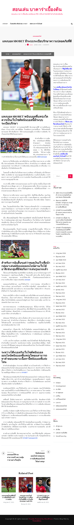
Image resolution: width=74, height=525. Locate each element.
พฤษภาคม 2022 (61, 306)
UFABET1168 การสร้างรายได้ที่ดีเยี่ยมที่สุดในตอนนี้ (43, 497)
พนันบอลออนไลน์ (61, 406)
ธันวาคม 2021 (60, 323)
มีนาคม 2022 (60, 313)
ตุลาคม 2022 (60, 290)
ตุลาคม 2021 (60, 329)
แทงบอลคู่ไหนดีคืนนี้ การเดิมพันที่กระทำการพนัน (9, 497)
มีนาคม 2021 (60, 352)
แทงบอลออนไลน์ (37, 36)
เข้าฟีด (58, 429)
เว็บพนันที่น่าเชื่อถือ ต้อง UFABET (18, 24)
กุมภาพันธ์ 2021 (61, 356)
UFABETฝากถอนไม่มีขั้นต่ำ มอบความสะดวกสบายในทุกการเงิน (64, 212)
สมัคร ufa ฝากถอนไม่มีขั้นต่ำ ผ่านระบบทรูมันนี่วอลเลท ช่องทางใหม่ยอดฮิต (64, 195)
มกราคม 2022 (60, 319)
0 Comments (46, 44)
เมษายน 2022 (60, 309)
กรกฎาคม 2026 (61, 253)
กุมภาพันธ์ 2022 (61, 316)
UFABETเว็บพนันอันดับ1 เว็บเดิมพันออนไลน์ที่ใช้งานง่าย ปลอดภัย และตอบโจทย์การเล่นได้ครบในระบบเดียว (64, 232)
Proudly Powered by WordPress (41, 519)
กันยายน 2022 (60, 293)
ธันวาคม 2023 (60, 266)
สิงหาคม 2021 (60, 336)
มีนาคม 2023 (60, 273)
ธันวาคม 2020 (60, 362)
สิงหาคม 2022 (60, 296)
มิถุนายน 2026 (60, 257)
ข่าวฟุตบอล (59, 393)
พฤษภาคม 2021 (61, 346)
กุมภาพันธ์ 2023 (61, 276)
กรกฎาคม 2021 (61, 339)
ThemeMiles (36, 521)
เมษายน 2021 (60, 349)
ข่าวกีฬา (58, 389)
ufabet (58, 383)
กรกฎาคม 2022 (61, 299)
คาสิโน (58, 396)
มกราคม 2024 (60, 263)
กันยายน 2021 (60, 333)
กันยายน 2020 (60, 366)
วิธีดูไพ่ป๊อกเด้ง (67, 69)
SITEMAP (5, 24)
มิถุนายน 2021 (60, 342)
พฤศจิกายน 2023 (61, 270)
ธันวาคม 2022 (60, 283)
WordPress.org (61, 436)
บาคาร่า (58, 402)
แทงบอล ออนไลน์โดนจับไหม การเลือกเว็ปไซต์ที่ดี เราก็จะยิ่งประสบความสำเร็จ (26, 498)
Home (7, 54)
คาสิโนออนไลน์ (60, 399)
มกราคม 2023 (60, 280)
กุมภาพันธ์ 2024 (61, 260)
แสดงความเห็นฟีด (61, 433)
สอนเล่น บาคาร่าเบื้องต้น (37, 9)
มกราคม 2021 (60, 359)
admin (31, 44)
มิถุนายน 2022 (60, 303)
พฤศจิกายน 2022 (61, 286)
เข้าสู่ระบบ (59, 426)
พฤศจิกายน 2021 (61, 326)
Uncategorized (61, 386)
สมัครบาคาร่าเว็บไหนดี (36, 24)
